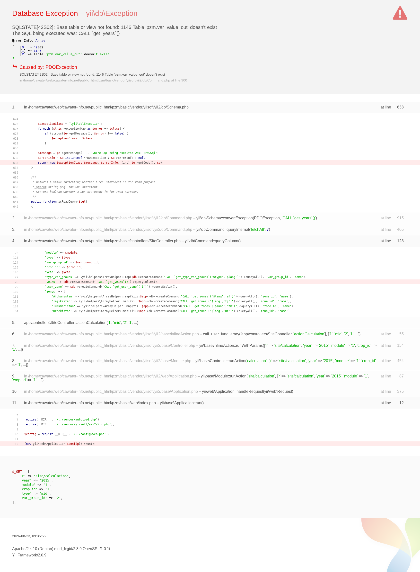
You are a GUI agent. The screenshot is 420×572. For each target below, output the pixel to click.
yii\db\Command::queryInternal (222, 229)
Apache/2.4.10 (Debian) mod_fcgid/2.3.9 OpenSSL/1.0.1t (61, 549)
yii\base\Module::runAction (223, 376)
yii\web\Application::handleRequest (232, 391)
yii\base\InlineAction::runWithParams (231, 345)
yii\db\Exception (112, 13)
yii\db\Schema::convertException (224, 218)
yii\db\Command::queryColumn (211, 241)
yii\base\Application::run (180, 403)
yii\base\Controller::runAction (220, 361)
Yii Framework (24, 555)
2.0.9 (42, 555)
